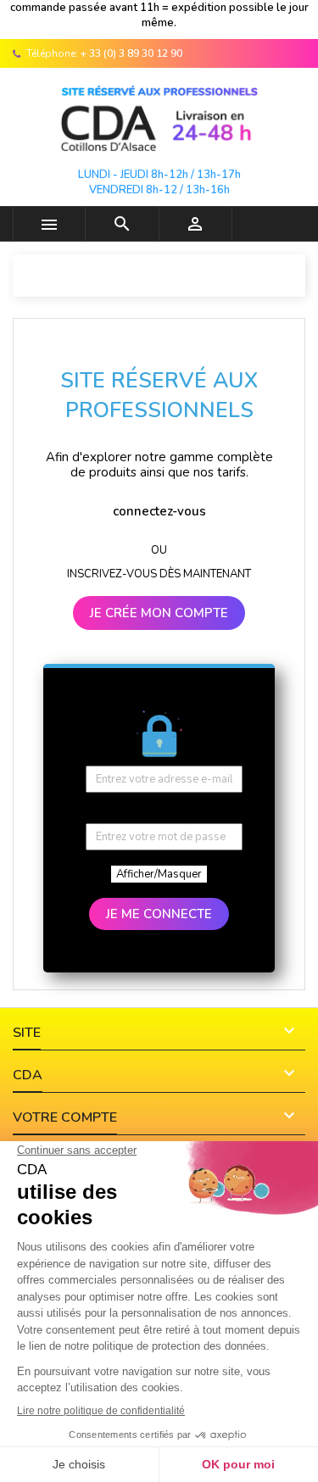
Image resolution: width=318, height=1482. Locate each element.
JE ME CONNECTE (159, 913)
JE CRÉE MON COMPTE (159, 612)
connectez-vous (159, 511)
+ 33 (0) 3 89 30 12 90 (131, 53)
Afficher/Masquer (159, 874)
